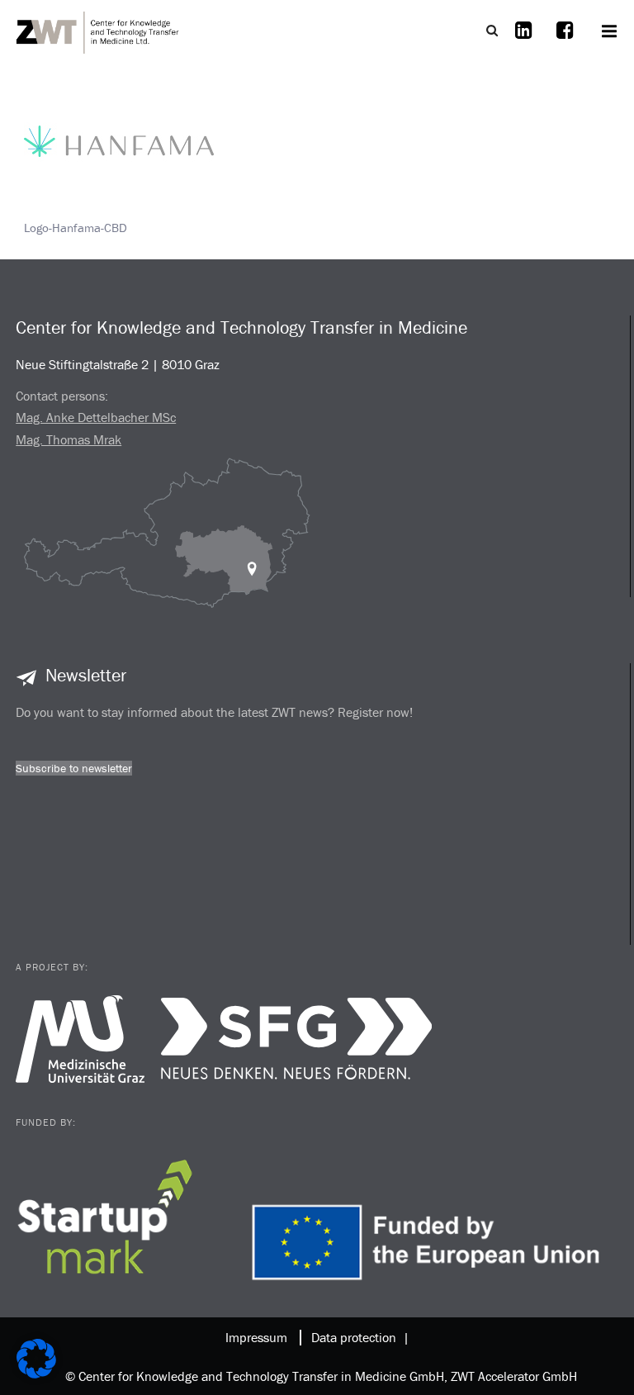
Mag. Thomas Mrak (68, 439)
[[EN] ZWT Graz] (98, 30)
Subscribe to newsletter (74, 768)
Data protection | (357, 1337)
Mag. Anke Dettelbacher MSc (96, 417)
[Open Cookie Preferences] (36, 1374)
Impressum (256, 1337)
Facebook (564, 40)
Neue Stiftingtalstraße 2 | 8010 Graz (118, 364)
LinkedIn (523, 40)
